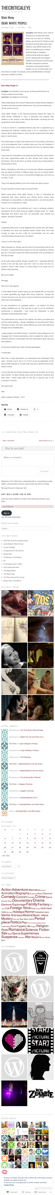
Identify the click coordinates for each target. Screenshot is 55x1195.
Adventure (20, 889)
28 (12, 852)
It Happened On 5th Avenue (13, 550)
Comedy (8, 432)
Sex (37, 432)
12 (50, 838)
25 (42, 847)
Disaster (4, 901)
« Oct (3, 855)
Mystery (7, 918)
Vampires (21, 937)
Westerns (36, 937)
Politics (25, 432)
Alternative (34, 889)
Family (19, 432)
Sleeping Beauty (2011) (29, 797)
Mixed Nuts (7, 554)
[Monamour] (14, 708)
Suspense (9, 936)
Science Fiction (37, 929)
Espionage (19, 904)
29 (20, 852)
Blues (39, 893)
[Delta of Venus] (14, 655)
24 (35, 847)
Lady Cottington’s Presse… (29, 743)
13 (5, 843)
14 (12, 843)
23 (27, 847)
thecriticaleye (16, 7)
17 (35, 843)
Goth (43, 908)
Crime (40, 896)
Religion (42, 925)
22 (20, 847)
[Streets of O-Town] (14, 1093)
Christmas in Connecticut (12, 557)
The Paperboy (25, 757)
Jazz (46, 912)
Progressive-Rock (39, 923)
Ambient (42, 890)
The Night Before (9, 570)
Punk (13, 926)
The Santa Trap (9, 574)
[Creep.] (41, 1067)
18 (42, 843)
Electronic (6, 904)
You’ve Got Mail (9, 547)
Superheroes (30, 933)
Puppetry (21, 926)
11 (42, 838)
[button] (12, 48)
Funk (33, 908)
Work (43, 937)
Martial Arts (8, 915)
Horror (30, 911)
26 (50, 847)
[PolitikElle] (14, 1015)
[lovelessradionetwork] (14, 1041)
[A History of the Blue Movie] (14, 681)
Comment (44, 471)
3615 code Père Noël (11, 567)
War (28, 936)
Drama (14, 432)
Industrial (39, 912)
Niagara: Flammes (26, 784)
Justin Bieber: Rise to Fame (13, 544)
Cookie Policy (9, 1185)
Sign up (6, 513)
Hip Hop (9, 912)
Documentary (22, 900)
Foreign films (20, 907)
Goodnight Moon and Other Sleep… (32, 804)
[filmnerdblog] (41, 988)
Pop (24, 922)
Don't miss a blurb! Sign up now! (16, 494)
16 (27, 843)
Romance (31, 432)
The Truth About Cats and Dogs (31, 730)
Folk (7, 908)
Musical (28, 915)
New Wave (23, 919)
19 (50, 843)
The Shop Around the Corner (13, 577)
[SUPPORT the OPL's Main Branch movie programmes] (14, 962)
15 (20, 843)
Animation (8, 893)
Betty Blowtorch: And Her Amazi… (31, 764)
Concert (21, 896)
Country (31, 897)
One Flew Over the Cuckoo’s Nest (15, 540)
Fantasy (44, 904)
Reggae (33, 926)
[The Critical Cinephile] (41, 1041)
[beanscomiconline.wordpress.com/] (41, 1015)
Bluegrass (33, 893)
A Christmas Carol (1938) (12, 564)
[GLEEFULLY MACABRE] (14, 988)
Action (6, 889)
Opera (31, 919)
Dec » (8, 855)
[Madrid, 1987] (41, 681)
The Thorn (21, 27)
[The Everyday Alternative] (41, 962)
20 (5, 847)
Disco (10, 901)
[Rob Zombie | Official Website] (41, 1093)
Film (29, 27)
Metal (19, 915)
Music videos (40, 915)
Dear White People (8, 85)
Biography (22, 893)
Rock (4, 929)
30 (27, 852)
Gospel (38, 909)
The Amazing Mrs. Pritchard (30, 777)
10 (35, 838)
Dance (49, 897)
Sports (16, 933)
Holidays (18, 911)
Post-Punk (30, 923)
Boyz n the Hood (7, 440)
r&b (28, 926)
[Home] (41, 629)
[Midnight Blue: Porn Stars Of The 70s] (41, 603)
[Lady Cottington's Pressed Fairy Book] (14, 629)
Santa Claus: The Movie (12, 580)
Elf (4, 560)
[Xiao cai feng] (41, 708)
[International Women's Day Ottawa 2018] (14, 1067)
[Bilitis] (14, 603)
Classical (47, 893)
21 (12, 847)
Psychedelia (5, 926)
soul (10, 933)
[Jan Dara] (41, 655)
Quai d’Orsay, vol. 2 (46, 440)
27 (5, 852)
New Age (16, 919)
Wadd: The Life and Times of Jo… (32, 737)
